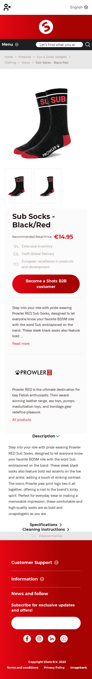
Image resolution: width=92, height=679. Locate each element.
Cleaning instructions (43, 529)
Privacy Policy (54, 667)
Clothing (11, 62)
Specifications (44, 525)
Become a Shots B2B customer (46, 284)
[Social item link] (27, 641)
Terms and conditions (22, 667)
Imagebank (78, 667)
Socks (26, 62)
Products (25, 57)
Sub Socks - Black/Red (52, 62)
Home (9, 57)
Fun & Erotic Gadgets (52, 57)
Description (43, 436)
